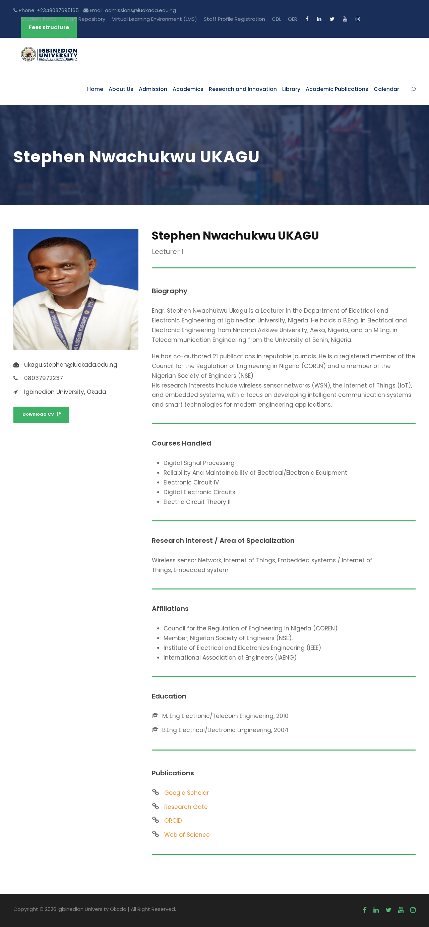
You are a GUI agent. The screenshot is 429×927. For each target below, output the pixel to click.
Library (291, 89)
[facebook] (307, 18)
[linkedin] (319, 18)
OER (292, 18)
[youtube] (345, 18)
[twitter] (332, 18)
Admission (153, 89)
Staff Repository (84, 18)
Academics (188, 89)
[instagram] (358, 18)
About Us (121, 89)
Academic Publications (337, 89)
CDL (276, 18)
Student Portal (39, 18)
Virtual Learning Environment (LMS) (154, 18)
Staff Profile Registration (234, 18)
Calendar (386, 89)
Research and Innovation (243, 89)
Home (95, 89)
